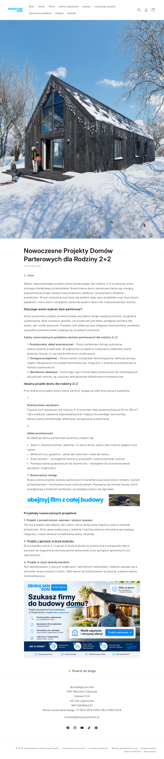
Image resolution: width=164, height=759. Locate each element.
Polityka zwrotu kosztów (74, 748)
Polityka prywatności (99, 748)
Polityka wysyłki (148, 748)
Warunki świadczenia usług (125, 748)
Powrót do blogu (84, 671)
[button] (139, 9)
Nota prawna (150, 751)
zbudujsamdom (31, 748)
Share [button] (31, 275)
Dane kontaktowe (132, 751)
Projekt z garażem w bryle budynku (50, 541)
